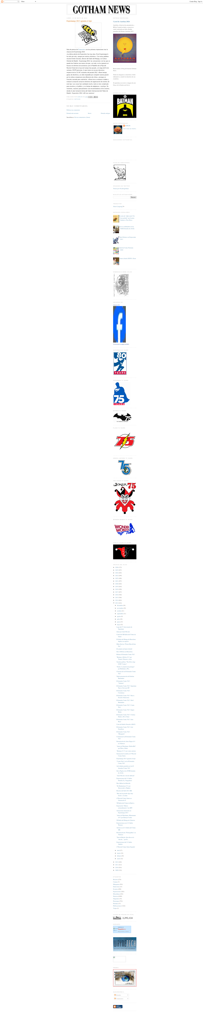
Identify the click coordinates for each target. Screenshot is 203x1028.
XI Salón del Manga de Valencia (126, 820)
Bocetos (115, 879)
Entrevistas (116, 887)
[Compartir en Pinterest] (97, 97)
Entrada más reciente (72, 113)
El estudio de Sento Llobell (124, 649)
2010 (117, 867)
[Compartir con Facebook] (95, 97)
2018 (117, 589)
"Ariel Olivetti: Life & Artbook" (126, 776)
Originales (116, 899)
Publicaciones (117, 906)
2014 (117, 600)
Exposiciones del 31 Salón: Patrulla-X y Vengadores (124, 779)
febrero (119, 856)
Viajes (115, 908)
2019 (117, 586)
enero (119, 859)
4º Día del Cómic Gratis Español (126, 847)
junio (118, 622)
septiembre (120, 614)
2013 (117, 603)
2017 (117, 592)
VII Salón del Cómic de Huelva (125, 803)
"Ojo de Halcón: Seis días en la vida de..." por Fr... (125, 838)
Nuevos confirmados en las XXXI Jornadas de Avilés (126, 228)
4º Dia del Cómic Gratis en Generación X (124, 799)
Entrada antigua (105, 113)
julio (118, 619)
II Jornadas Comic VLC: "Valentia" (123, 682)
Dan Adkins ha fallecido (123, 783)
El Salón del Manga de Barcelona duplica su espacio (126, 640)
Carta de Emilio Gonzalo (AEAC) (126, 724)
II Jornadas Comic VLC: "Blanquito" (123, 733)
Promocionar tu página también (121, 344)
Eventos (115, 889)
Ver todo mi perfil (129, 128)
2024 (117, 573)
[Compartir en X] (93, 97)
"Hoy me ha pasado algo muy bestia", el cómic (125, 794)
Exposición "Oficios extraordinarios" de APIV (124, 807)
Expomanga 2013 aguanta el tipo (126, 758)
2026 (117, 567)
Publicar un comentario (73, 110)
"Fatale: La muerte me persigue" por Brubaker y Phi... (126, 668)
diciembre (120, 605)
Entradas (118, 995)
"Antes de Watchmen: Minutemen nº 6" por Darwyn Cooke (126, 816)
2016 (117, 595)
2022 (117, 578)
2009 (117, 870)
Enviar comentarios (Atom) (82, 117)
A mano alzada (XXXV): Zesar (127, 258)
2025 (117, 570)
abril (118, 850)
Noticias (77, 99)
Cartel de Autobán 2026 (121, 21)
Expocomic (81, 49)
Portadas (115, 903)
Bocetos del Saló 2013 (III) (124, 791)
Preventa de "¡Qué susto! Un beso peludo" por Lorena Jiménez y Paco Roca (127, 218)
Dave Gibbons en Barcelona (124, 652)
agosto (119, 616)
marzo (119, 853)
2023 (117, 575)
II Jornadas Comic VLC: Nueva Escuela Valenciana (125, 697)
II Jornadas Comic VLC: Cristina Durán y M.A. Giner (126, 716)
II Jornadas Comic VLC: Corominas (123, 692)
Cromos (115, 882)
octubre (119, 611)
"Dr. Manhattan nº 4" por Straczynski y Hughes (123, 787)
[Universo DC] (119, 342)
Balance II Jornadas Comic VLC (126, 654)
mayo (118, 624)
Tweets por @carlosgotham (121, 188)
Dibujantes (116, 884)
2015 (117, 597)
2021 (117, 581)
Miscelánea (116, 894)
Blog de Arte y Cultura (123, 931)
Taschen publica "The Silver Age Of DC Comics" (126, 663)
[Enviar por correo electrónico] (89, 97)
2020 (117, 584)
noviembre (120, 608)
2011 (117, 865)
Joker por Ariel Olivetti (123, 632)
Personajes (116, 901)
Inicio (89, 113)
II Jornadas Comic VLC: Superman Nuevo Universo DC (126, 687)
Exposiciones (117, 891)
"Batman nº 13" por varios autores (126, 751)
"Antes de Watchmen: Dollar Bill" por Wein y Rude (126, 747)
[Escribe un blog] (91, 97)
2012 (117, 862)
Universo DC (116, 305)
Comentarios (119, 999)
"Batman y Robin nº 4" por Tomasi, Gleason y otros (124, 658)
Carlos (127, 125)
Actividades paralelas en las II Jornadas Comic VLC (125, 767)
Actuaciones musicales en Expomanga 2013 (124, 812)
